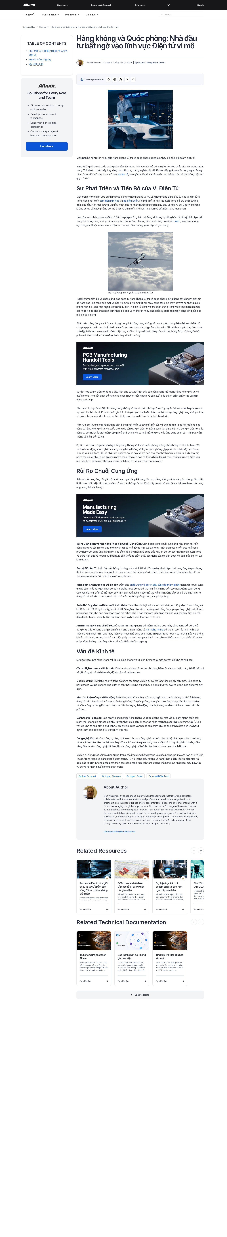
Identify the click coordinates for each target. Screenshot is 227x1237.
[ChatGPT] (108, 79)
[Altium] (29, 5)
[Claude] (120, 79)
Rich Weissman (93, 62)
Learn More (92, 376)
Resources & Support (101, 5)
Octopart (43, 27)
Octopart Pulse (135, 776)
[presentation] (201, 850)
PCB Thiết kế (49, 14)
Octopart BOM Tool (158, 776)
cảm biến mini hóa (109, 200)
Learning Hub (29, 27)
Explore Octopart (87, 776)
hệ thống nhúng (154, 629)
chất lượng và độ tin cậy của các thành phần (154, 584)
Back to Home (142, 994)
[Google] (126, 79)
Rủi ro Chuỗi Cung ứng (40, 59)
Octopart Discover (111, 776)
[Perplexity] (114, 79)
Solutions (62, 5)
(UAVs (175, 221)
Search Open (168, 5)
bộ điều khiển (130, 200)
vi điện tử (123, 174)
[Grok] (133, 79)
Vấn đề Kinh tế (36, 64)
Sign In (200, 5)
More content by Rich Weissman (119, 831)
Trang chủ (28, 14)
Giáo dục (139, 5)
